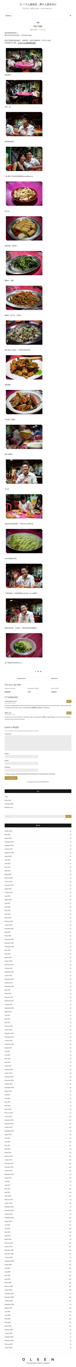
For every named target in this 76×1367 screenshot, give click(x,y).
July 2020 (7, 903)
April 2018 (7, 954)
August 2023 (8, 856)
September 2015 (9, 1008)
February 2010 (9, 1243)
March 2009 (8, 1282)
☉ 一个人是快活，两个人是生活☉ (38, 4)
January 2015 (8, 1029)
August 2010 (8, 1221)
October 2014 (9, 1040)
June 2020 (7, 907)
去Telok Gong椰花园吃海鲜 (27, 43)
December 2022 (9, 885)
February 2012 (9, 1156)
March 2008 (8, 1326)
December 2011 (9, 1163)
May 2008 (7, 1319)
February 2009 (9, 1286)
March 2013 (8, 1109)
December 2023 (9, 842)
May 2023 (7, 867)
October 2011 (9, 1170)
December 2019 (9, 928)
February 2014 (9, 1069)
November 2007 (9, 1340)
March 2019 (8, 936)
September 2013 (9, 1087)
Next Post (54, 678)
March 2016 (8, 993)
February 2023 (9, 878)
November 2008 (9, 1297)
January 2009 (8, 1290)
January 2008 (8, 1333)
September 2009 (9, 1261)
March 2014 (8, 1066)
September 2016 (9, 986)
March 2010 (8, 1239)
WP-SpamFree (45, 782)
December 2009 (9, 1250)
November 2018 (9, 943)
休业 (29, 692)
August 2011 (8, 1178)
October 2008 (9, 1300)
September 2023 (9, 852)
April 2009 (7, 1279)
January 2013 (8, 1116)
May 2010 (7, 1232)
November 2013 (9, 1080)
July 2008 (7, 1311)
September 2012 (9, 1131)
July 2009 (7, 1268)
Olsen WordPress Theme (33, 1363)
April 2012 (7, 1149)
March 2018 (8, 957)
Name (7, 753)
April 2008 (7, 1322)
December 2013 (9, 1076)
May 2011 (7, 1188)
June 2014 (7, 1055)
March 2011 (8, 1196)
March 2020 (8, 917)
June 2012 (7, 1141)
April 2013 (7, 1105)
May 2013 (7, 1102)
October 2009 (9, 1257)
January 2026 (8, 831)
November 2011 (9, 1167)
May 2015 (7, 1019)
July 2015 (7, 1015)
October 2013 (9, 1084)
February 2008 (9, 1329)
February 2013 (9, 1113)
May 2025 (7, 834)
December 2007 (9, 1337)
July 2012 (7, 1138)
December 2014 (9, 1033)
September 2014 (9, 1044)
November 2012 (9, 1123)
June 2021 (7, 896)
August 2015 (8, 1011)
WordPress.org (9, 807)
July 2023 (7, 860)
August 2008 (8, 1308)
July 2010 (7, 1225)
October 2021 (9, 892)
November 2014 (9, 1037)
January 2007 (8, 1347)
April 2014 (7, 1062)
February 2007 (9, 1344)
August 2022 (8, 889)
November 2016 (9, 979)
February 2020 (9, 921)
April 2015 (7, 1022)
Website (7, 767)
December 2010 (9, 1207)
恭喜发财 (7, 692)
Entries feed (8, 800)
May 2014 (7, 1058)
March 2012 (8, 1152)
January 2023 (8, 881)
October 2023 (9, 849)
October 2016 (9, 982)
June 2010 (7, 1228)
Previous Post (21, 678)
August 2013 (8, 1091)
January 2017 (8, 975)
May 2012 (7, 1145)
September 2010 (9, 1217)
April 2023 (7, 870)
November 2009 (9, 1254)
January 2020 (8, 925)
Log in (6, 796)
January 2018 (8, 961)
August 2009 (8, 1264)
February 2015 (9, 1026)
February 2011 (9, 1199)
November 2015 (9, 1001)
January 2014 (8, 1073)
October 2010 (9, 1214)
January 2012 (8, 1160)
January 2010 (8, 1246)
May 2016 (7, 990)
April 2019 (7, 932)
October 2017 (9, 968)
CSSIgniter (46, 1363)
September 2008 (9, 1304)
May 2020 (7, 910)
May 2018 (7, 950)
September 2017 (9, 972)
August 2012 (8, 1134)
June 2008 (7, 1315)
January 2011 (8, 1203)
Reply (68, 701)
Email (7, 760)
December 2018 (9, 939)
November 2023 (9, 845)
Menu (9, 15)
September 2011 (9, 1174)
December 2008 (9, 1293)
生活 (38, 22)
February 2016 (9, 997)
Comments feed (9, 804)
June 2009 (7, 1272)
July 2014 (7, 1051)
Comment (8, 734)
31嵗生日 (54, 692)
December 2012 (9, 1120)
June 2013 (7, 1098)
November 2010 (9, 1210)
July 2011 (7, 1181)
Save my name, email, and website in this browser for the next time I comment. (30, 774)
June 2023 (7, 863)
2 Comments (42, 29)
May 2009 (7, 1275)
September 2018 (9, 946)
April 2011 (7, 1192)
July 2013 (7, 1095)
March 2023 (8, 874)
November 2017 (9, 964)
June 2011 (7, 1185)
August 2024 (8, 838)
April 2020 (7, 914)
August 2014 (8, 1048)
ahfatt (6, 713)
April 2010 (7, 1235)
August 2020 (8, 899)
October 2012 (9, 1127)
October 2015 (9, 1004)
